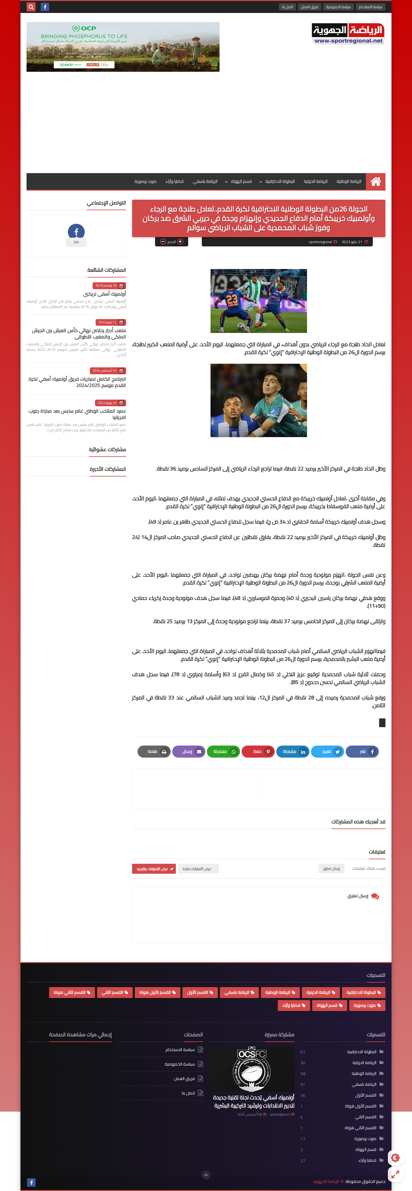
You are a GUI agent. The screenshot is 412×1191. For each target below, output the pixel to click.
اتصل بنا (287, 6)
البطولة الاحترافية (280, 181)
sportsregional (280, 1114)
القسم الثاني (112, 992)
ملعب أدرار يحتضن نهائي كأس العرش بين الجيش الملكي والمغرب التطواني (79, 333)
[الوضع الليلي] (395, 1157)
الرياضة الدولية (316, 181)
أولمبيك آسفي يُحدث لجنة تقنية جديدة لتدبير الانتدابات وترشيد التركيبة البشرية (253, 1101)
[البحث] (31, 6)
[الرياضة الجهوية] (348, 34)
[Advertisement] (206, 128)
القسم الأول (197, 992)
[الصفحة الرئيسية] (375, 181)
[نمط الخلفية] (395, 1174)
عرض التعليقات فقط (197, 868)
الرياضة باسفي (205, 181)
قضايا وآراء (175, 181)
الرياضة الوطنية (349, 181)
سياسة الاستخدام (370, 6)
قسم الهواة (241, 181)
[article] (198, 788)
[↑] (206, 1175)
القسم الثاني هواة (69, 992)
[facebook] (45, 7)
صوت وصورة (146, 181)
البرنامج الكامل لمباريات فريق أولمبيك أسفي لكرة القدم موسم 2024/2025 (77, 382)
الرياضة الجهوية (326, 1181)
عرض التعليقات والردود (152, 868)
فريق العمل (309, 6)
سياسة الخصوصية (338, 6)
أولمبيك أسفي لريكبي (104, 293)
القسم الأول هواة (155, 992)
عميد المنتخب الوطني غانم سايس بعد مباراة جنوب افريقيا (77, 414)
